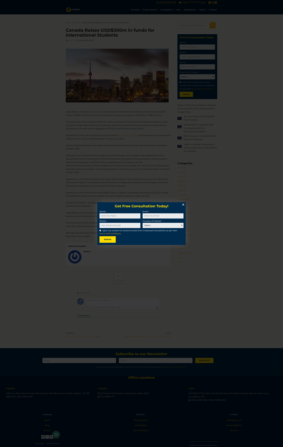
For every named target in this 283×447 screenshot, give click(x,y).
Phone (103, 221)
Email (146, 211)
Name (102, 211)
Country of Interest (152, 221)
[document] (141, 223)
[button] (183, 204)
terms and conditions (110, 233)
